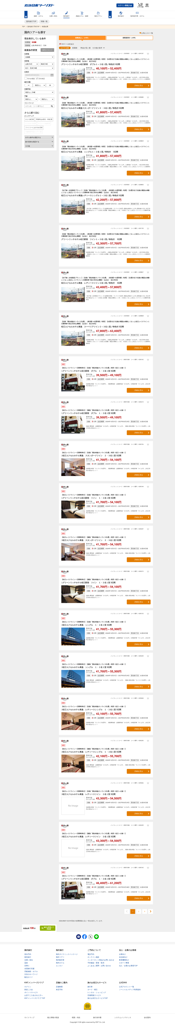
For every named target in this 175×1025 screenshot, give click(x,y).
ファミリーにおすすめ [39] (33, 127)
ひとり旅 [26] (29, 119)
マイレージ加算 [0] (44, 123)
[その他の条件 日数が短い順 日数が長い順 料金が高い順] (98, 48)
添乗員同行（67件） (130, 38)
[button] (124, 5)
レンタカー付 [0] (30, 123)
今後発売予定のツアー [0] (33, 132)
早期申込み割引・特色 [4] (44, 119)
